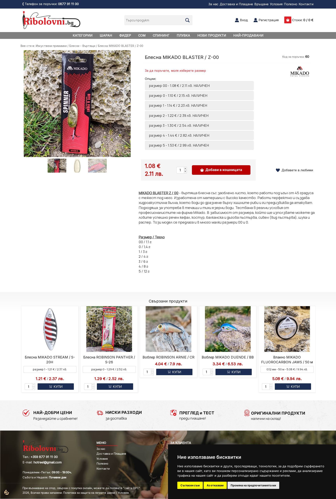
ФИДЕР (125, 35)
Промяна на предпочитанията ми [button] (253, 485)
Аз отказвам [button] (215, 485)
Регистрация (269, 20)
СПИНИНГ (161, 35)
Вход (244, 20)
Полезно (290, 4)
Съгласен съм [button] (190, 485)
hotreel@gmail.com (47, 462)
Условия (276, 4)
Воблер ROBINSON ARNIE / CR (168, 357)
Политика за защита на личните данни (89, 492)
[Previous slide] (30, 104)
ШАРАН (106, 35)
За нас (213, 4)
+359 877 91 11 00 (44, 457)
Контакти (306, 4)
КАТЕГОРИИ (83, 35)
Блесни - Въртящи (82, 46)
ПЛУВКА (183, 35)
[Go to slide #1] (57, 166)
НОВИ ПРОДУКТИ (211, 35)
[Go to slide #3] (97, 166)
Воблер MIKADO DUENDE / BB (228, 357)
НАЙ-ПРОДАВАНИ (248, 35)
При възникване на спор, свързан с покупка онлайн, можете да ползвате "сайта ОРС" (81, 488)
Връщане (261, 4)
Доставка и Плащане (236, 4)
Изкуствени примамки (51, 46)
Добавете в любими (297, 170)
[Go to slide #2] (77, 166)
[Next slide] (125, 104)
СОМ (142, 35)
